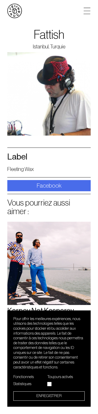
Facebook (49, 186)
